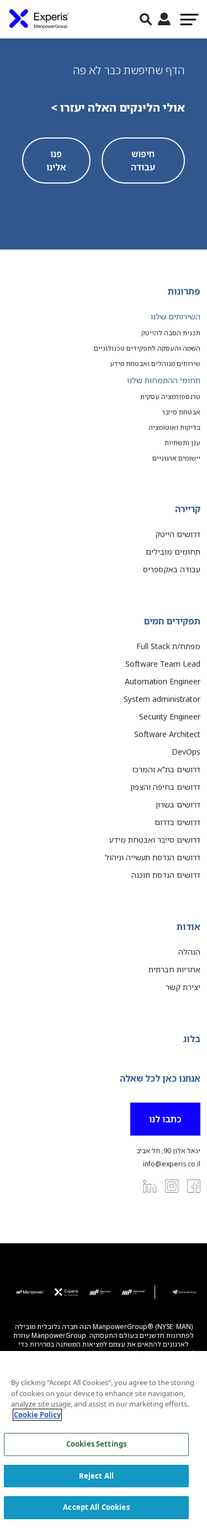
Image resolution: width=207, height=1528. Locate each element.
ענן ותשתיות (182, 443)
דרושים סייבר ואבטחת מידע (154, 839)
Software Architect (167, 734)
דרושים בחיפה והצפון (165, 787)
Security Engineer (169, 716)
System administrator (162, 699)
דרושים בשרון (178, 804)
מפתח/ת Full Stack (168, 646)
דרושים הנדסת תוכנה (165, 875)
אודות (188, 927)
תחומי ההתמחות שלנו (163, 380)
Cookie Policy (37, 1415)
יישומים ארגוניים (176, 458)
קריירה (187, 509)
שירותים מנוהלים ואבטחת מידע (155, 363)
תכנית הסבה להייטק (170, 333)
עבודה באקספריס (171, 569)
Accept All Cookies (96, 1507)
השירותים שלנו (175, 316)
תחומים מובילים (173, 551)
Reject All (96, 1476)
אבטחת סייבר (181, 412)
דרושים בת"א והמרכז (166, 769)
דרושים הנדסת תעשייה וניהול (152, 857)
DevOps (186, 751)
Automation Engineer (162, 681)
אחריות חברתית (174, 969)
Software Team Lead (162, 663)
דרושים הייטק (177, 534)
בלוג (191, 1039)
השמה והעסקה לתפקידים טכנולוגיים (147, 348)
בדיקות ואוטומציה (174, 427)
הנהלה (189, 951)
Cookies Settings (96, 1444)
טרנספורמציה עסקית (170, 396)
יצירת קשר (183, 987)
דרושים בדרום (177, 822)
